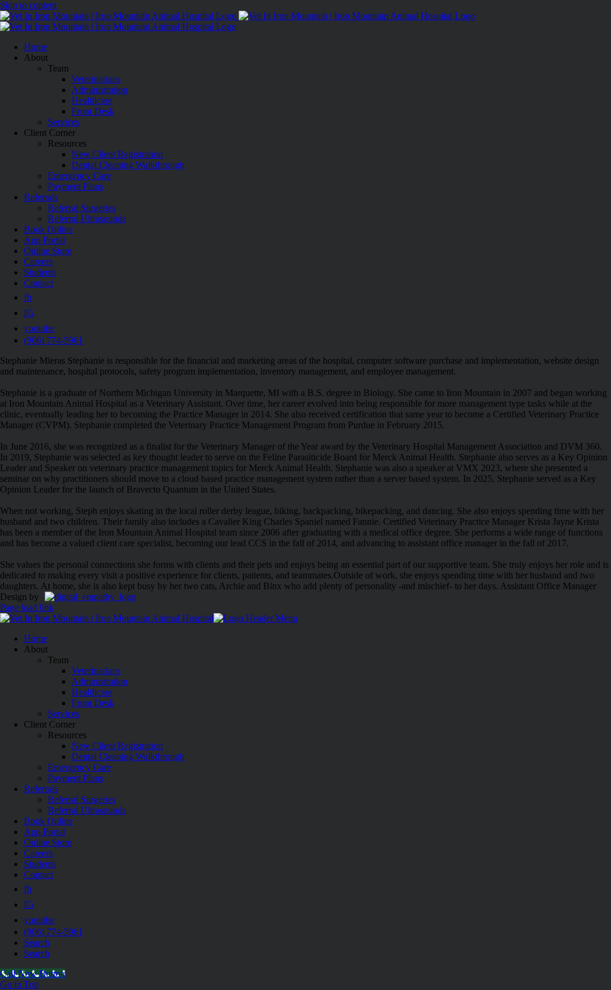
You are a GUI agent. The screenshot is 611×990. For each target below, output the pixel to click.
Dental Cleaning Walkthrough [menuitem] (128, 756)
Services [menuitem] (63, 714)
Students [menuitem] (40, 864)
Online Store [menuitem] (48, 842)
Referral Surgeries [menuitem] (82, 799)
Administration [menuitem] (100, 681)
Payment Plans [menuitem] (75, 778)
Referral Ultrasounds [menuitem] (87, 810)
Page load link (27, 607)
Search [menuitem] (37, 943)
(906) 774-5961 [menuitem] (53, 932)
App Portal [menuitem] (44, 832)
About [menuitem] (36, 649)
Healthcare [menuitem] (92, 692)
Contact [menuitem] (38, 875)
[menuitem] (28, 889)
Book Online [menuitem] (48, 821)
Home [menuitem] (35, 638)
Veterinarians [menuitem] (96, 671)
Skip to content (28, 5)
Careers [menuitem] (38, 853)
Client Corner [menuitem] (49, 724)
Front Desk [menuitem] (93, 703)
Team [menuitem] (58, 660)
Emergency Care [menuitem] (79, 767)
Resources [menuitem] (67, 735)
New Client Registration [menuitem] (117, 746)
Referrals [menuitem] (41, 789)
